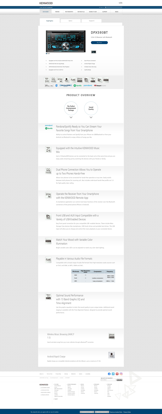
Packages (109, 385)
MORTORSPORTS (69, 12)
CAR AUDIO (45, 12)
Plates (108, 393)
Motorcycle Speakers (71, 394)
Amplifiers (56, 394)
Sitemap (66, 373)
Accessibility (88, 373)
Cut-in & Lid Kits (110, 390)
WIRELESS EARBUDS (45, 394)
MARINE (57, 12)
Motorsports (96, 384)
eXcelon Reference (57, 385)
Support (91, 20)
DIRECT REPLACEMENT (58, 388)
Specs (70, 20)
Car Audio (56, 384)
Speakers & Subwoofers (58, 396)
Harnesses (109, 396)
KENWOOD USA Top (44, 377)
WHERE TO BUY (93, 12)
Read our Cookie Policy (116, 412)
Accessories (83, 393)
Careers (80, 373)
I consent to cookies (87, 412)
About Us (102, 7)
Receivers (56, 393)
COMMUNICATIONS (45, 390)
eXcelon (61, 377)
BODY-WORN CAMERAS (45, 392)
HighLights (50, 20)
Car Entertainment (54, 377)
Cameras (55, 391)
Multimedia (56, 390)
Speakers (69, 387)
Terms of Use (49, 373)
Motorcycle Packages (71, 391)
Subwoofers (70, 388)
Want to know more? (102, 412)
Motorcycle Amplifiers (71, 393)
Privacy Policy (58, 373)
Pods (108, 391)
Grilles (108, 394)
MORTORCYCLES (81, 12)
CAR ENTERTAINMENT (45, 387)
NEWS (116, 12)
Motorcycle (109, 384)
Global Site (73, 373)
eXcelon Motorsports (72, 384)
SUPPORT (105, 12)
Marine (82, 384)
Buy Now (99, 42)
